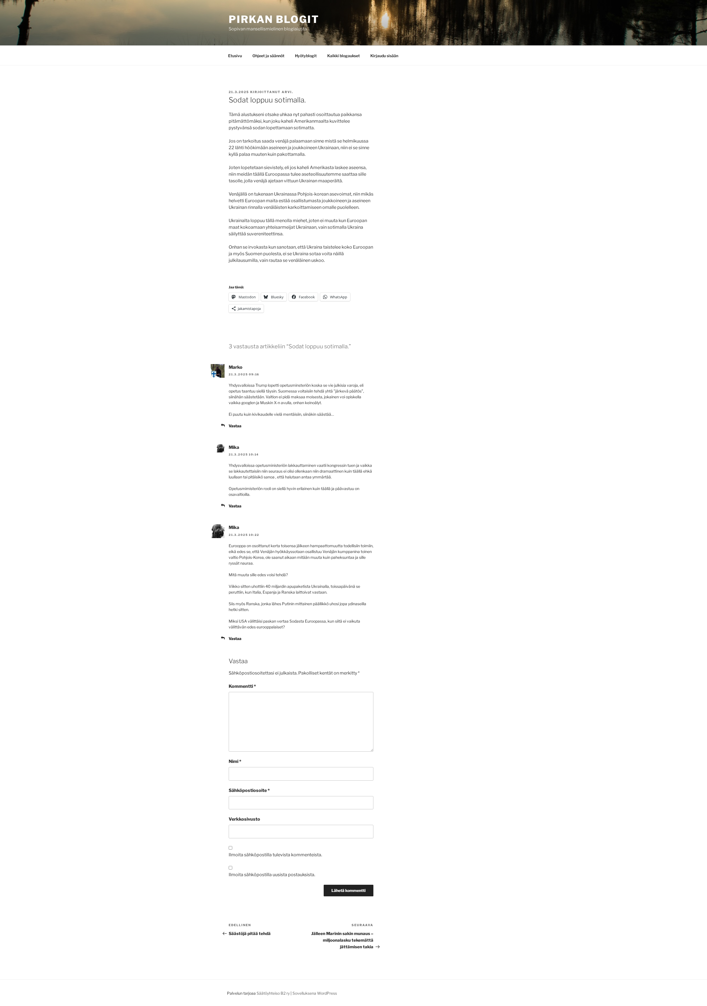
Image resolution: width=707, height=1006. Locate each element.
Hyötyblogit (306, 55)
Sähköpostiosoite (249, 790)
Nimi (235, 761)
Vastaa (235, 425)
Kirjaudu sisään (384, 55)
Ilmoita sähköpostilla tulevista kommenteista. (275, 854)
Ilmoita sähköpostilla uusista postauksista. (272, 874)
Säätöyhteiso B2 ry (273, 993)
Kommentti (242, 686)
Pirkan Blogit (274, 19)
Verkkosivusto (244, 819)
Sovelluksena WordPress (314, 993)
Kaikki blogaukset (343, 55)
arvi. (287, 92)
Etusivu (235, 55)
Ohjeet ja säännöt (268, 55)
